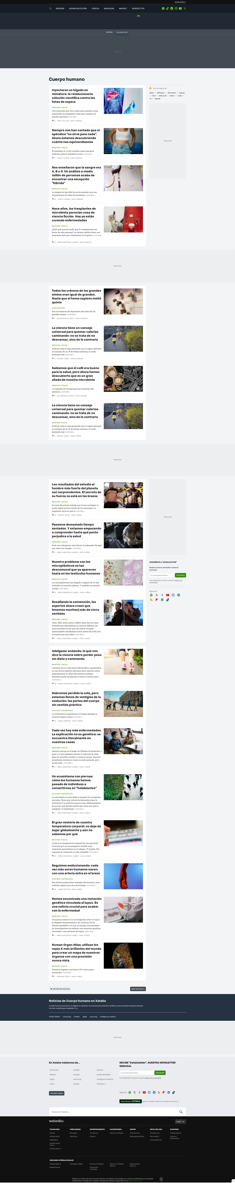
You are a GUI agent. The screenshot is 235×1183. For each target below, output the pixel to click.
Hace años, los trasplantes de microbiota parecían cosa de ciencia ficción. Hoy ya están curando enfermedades (74, 214)
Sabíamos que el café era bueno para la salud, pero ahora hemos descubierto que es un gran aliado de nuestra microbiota (76, 373)
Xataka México (55, 1164)
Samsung (93, 1016)
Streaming (67, 1016)
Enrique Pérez (63, 976)
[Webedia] (180, 1)
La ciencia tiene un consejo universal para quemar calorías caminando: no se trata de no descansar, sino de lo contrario (75, 333)
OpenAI (157, 98)
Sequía (182, 93)
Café (180, 95)
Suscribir (180, 575)
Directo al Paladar (117, 1133)
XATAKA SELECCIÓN (78, 8)
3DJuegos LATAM (76, 1164)
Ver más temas (56, 1093)
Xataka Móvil (54, 1136)
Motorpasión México (135, 1165)
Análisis (77, 1016)
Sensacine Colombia (94, 1168)
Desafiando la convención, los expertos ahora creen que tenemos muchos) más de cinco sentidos (75, 607)
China (151, 93)
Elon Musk (172, 93)
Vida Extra (73, 1136)
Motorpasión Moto (137, 1136)
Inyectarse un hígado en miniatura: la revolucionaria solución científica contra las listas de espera (73, 96)
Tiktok (167, 8)
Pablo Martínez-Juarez (67, 242)
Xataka (52, 1133)
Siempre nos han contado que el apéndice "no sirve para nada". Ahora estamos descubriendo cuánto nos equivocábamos (76, 136)
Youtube (180, 8)
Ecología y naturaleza (62, 710)
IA (150, 98)
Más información (135, 1180)
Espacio (100, 1070)
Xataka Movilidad (103, 1074)
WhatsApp (163, 8)
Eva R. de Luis (63, 121)
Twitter (184, 8)
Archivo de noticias (61, 989)
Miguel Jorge (63, 358)
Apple (85, 1016)
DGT (153, 95)
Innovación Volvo (122, 32)
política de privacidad (153, 1078)
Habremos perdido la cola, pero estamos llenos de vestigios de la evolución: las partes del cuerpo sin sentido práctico (76, 699)
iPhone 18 (162, 95)
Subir (178, 1121)
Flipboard (157, 599)
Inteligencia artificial (108, 1016)
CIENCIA (95, 8)
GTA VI (172, 95)
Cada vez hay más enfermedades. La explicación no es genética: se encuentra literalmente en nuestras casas (77, 736)
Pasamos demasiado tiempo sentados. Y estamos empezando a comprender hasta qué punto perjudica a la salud (76, 530)
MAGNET (123, 8)
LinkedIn (162, 599)
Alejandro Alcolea (65, 318)
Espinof (92, 1136)
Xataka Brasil (55, 1167)
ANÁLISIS (60, 8)
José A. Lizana (63, 158)
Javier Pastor (64, 889)
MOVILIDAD (109, 8)
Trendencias (154, 1133)
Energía (76, 1074)
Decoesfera (154, 1136)
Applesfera (54, 1140)
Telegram (171, 8)
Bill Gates (160, 93)
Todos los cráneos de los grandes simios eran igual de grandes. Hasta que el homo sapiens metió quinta (76, 296)
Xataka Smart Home (55, 1144)
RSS (151, 599)
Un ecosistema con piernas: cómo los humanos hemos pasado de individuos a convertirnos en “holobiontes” (74, 782)
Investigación (58, 308)
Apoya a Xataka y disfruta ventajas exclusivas (160, 1101)
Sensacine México (97, 1164)
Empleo (76, 1084)
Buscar (181, 1112)
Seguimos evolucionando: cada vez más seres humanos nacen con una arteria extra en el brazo (76, 869)
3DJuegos (73, 1133)
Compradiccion (156, 1140)
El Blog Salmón (175, 1133)
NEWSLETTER (138, 8)
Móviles (53, 1074)
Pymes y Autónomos (174, 1137)
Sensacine (94, 1133)
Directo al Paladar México (117, 1165)
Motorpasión (135, 1133)
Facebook (162, 595)
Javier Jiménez (64, 721)
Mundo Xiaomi (55, 1148)
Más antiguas (138, 989)
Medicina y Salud (59, 107)
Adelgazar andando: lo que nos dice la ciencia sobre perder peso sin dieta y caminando (76, 654)
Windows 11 (101, 1084)
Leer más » (73, 117)
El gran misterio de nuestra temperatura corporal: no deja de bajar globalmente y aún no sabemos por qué (76, 828)
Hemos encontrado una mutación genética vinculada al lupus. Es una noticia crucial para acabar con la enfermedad (77, 904)
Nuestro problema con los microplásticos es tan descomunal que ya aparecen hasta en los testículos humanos (76, 567)
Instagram (176, 8)
